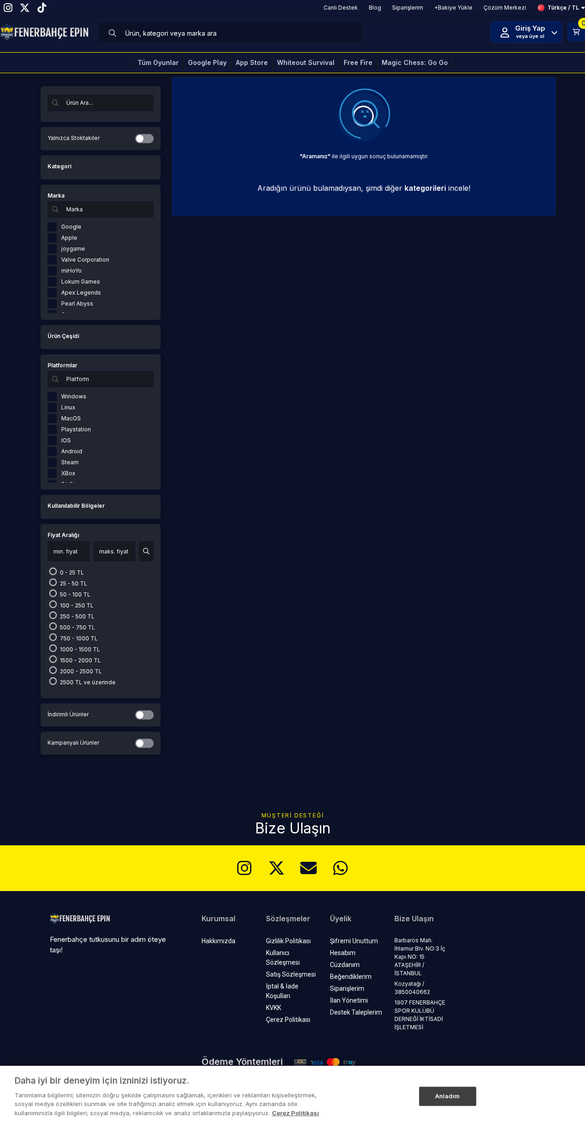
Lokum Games (80, 281)
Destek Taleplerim (356, 1012)
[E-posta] (308, 868)
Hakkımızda (218, 941)
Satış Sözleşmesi (291, 974)
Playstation (76, 429)
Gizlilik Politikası (288, 941)
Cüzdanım (345, 964)
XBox (68, 473)
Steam (70, 462)
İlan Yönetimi (349, 1000)
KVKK (273, 1007)
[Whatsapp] (340, 868)
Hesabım (343, 952)
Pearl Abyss (77, 303)
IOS (66, 440)
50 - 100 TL (74, 594)
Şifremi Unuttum (354, 941)
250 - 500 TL (76, 616)
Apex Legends (81, 292)
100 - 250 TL (76, 605)
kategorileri (425, 188)
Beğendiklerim (351, 976)
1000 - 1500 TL (79, 649)
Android (71, 451)
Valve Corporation (85, 259)
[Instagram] (244, 868)
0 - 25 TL (71, 572)
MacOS (71, 418)
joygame (73, 248)
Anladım (447, 1095)
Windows (73, 396)
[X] (276, 868)
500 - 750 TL (76, 627)
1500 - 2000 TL (79, 660)
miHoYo (71, 270)
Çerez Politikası (288, 1019)
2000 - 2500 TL (80, 671)
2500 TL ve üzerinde (87, 682)
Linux (68, 407)
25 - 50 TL (72, 583)
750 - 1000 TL (78, 638)
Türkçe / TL (563, 7)
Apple (69, 237)
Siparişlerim (347, 988)
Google (71, 226)
